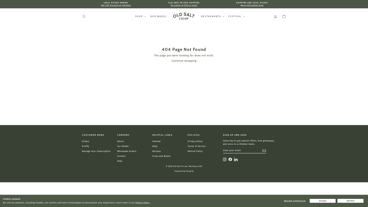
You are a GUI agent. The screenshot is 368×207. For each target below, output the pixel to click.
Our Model (158, 16)
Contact (121, 156)
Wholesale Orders (126, 151)
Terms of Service (197, 146)
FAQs (119, 161)
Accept (322, 201)
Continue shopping (184, 60)
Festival (235, 16)
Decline (350, 201)
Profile (85, 146)
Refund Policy (195, 151)
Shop (139, 16)
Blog (154, 146)
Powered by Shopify (183, 171)
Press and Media (161, 156)
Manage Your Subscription (96, 151)
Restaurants (211, 16)
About (120, 141)
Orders (85, 141)
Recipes (156, 151)
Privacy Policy (142, 203)
